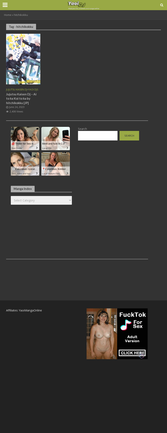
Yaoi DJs (33, 89)
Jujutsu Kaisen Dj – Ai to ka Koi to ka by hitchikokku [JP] (21, 98)
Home (7, 15)
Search (82, 129)
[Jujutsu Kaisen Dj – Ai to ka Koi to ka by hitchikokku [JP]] (23, 59)
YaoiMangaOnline (30, 310)
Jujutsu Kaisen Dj (16, 89)
